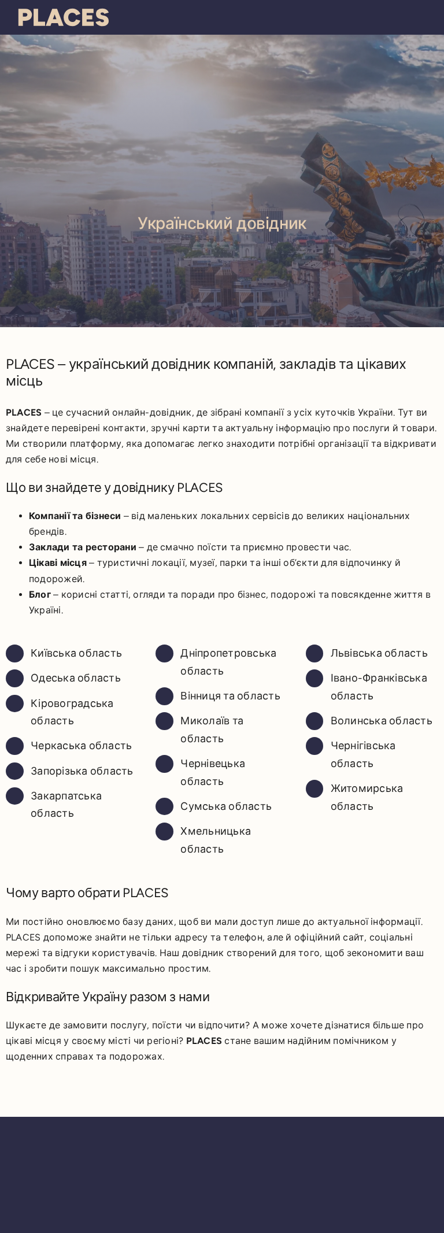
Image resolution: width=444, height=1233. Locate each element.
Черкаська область (81, 745)
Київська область (76, 653)
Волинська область (381, 720)
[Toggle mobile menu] (422, 16)
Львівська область (379, 653)
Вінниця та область (230, 696)
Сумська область (226, 806)
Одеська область (76, 678)
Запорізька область (82, 771)
